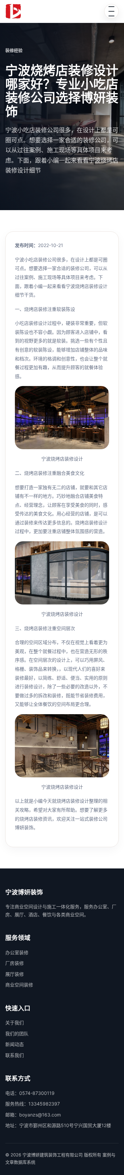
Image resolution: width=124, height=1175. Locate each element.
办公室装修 (16, 952)
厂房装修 (14, 963)
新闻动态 (14, 1044)
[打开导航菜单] (111, 11)
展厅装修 (14, 974)
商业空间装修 (19, 984)
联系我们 (14, 1055)
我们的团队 (16, 1033)
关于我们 (14, 1022)
